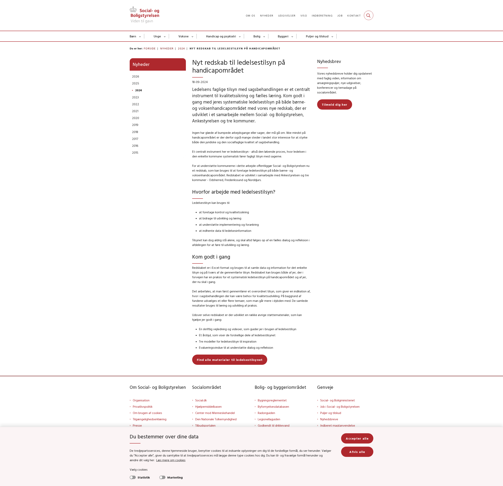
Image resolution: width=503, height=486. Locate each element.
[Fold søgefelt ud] (368, 15)
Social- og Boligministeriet (337, 400)
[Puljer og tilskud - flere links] (333, 36)
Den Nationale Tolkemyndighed (216, 419)
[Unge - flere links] (165, 36)
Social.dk (201, 400)
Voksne (183, 36)
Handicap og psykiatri (221, 36)
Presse (137, 425)
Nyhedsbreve (329, 419)
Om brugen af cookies (147, 413)
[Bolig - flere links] (264, 36)
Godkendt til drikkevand (273, 425)
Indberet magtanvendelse (337, 425)
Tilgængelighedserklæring (149, 419)
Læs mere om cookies (170, 460)
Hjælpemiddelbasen (208, 406)
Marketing (175, 477)
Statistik (144, 477)
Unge (157, 36)
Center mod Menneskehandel (215, 413)
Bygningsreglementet (272, 400)
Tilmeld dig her (334, 104)
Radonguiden (266, 413)
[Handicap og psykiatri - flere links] (240, 36)
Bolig (256, 36)
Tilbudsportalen (205, 425)
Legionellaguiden (269, 419)
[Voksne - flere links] (193, 36)
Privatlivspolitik (142, 406)
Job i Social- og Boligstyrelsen (340, 406)
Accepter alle (357, 438)
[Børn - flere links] (140, 36)
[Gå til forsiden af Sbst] (144, 15)
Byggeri (283, 36)
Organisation (141, 400)
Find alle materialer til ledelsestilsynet (230, 360)
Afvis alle (357, 452)
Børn (133, 36)
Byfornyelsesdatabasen (273, 406)
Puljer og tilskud (317, 36)
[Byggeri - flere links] (292, 36)
